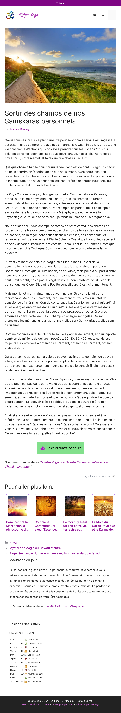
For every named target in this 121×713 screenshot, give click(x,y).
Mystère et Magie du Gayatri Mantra (35, 548)
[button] (103, 15)
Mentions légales (31, 704)
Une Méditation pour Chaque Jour (64, 606)
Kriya (13, 542)
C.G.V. (46, 704)
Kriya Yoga (28, 15)
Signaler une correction (97, 476)
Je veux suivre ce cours (63, 448)
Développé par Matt (62, 704)
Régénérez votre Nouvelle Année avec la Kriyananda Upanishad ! (55, 553)
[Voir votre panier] (94, 15)
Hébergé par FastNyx (87, 704)
